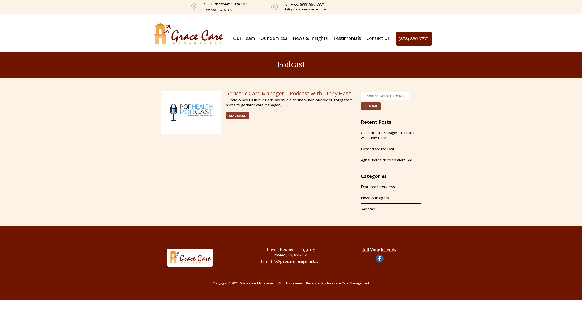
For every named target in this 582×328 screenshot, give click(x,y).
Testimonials (347, 38)
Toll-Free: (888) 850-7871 (304, 4)
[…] (284, 105)
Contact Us (378, 38)
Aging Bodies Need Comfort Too (386, 160)
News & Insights (310, 38)
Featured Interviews (378, 186)
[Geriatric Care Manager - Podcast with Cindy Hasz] (191, 112)
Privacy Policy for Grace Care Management (337, 283)
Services (368, 209)
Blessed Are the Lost (377, 148)
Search (371, 106)
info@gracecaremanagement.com (305, 9)
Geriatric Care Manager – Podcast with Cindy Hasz (288, 93)
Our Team (244, 38)
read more (237, 115)
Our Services (274, 38)
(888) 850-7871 (414, 39)
